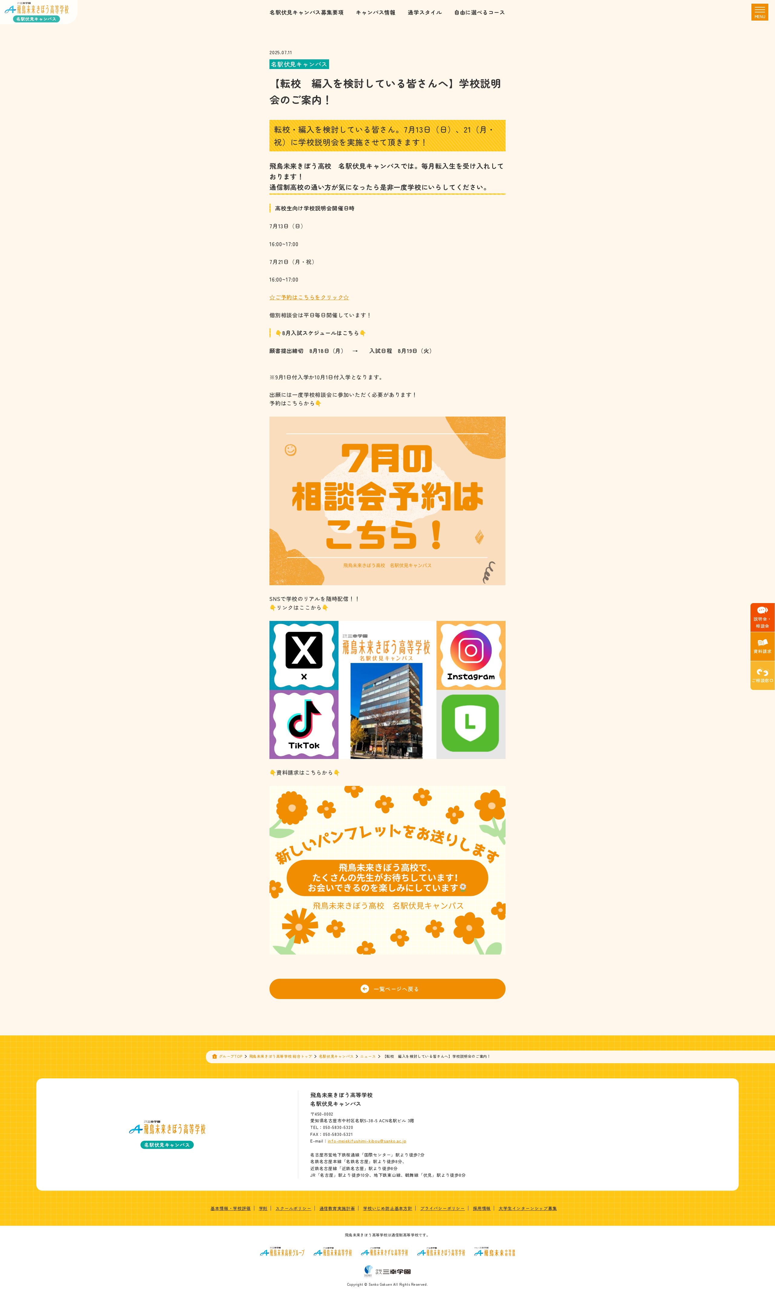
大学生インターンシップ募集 (528, 1208)
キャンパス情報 (376, 12)
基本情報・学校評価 (230, 1208)
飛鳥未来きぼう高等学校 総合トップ (280, 1056)
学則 (263, 1208)
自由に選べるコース (479, 12)
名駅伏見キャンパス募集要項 (307, 12)
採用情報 (482, 1208)
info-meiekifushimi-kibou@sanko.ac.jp (367, 1141)
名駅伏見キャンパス (336, 1056)
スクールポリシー (293, 1208)
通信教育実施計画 (337, 1208)
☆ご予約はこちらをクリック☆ (309, 297)
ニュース (368, 1056)
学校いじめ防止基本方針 (387, 1208)
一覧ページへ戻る (396, 989)
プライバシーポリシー (442, 1208)
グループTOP (230, 1056)
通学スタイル (425, 12)
